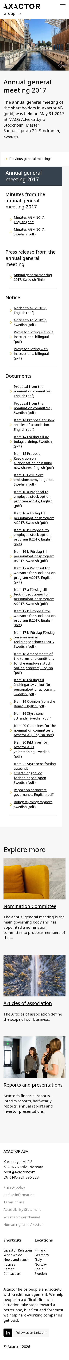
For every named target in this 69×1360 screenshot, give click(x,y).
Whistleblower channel (21, 1217)
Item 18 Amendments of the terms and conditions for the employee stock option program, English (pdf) (34, 663)
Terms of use (13, 1202)
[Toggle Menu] (63, 7)
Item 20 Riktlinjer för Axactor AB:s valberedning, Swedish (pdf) (31, 749)
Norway (41, 1264)
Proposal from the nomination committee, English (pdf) (33, 391)
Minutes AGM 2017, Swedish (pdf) (29, 231)
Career (8, 1269)
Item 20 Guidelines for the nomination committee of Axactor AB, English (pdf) (35, 730)
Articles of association (27, 1003)
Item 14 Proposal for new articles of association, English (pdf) (34, 424)
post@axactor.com (19, 1172)
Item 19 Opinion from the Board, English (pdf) (34, 703)
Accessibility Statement (22, 1209)
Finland (40, 1250)
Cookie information (18, 1194)
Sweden (41, 1273)
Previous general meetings (30, 158)
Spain (39, 1269)
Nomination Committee (29, 906)
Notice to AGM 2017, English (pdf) (30, 310)
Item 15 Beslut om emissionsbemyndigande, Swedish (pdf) (34, 479)
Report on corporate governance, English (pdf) (34, 792)
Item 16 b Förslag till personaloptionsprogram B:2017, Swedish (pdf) (34, 556)
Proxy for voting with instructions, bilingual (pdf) (31, 353)
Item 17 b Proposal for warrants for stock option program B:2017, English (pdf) (34, 618)
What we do (12, 1255)
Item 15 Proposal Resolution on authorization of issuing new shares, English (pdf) (34, 460)
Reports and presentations (33, 1084)
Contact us (12, 1273)
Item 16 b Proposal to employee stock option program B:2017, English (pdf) (33, 537)
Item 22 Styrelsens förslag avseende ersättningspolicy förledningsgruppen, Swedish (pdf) (35, 773)
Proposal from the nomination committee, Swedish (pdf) (33, 408)
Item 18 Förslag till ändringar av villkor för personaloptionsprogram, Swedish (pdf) (34, 687)
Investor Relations (18, 1250)
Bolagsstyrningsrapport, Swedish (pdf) (33, 804)
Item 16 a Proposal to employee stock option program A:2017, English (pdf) (33, 499)
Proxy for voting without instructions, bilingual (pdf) (33, 337)
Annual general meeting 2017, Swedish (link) (33, 277)
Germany (42, 1255)
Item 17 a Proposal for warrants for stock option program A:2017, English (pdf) (34, 575)
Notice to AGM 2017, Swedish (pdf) (30, 322)
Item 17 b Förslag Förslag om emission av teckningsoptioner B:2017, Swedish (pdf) (34, 639)
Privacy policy (14, 1187)
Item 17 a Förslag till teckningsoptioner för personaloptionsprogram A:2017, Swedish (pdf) (34, 596)
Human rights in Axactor (23, 1224)
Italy (38, 1259)
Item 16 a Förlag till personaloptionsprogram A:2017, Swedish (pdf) (34, 518)
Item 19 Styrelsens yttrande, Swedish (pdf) (32, 715)
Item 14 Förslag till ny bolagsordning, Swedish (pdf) (33, 441)
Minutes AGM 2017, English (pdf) (29, 219)
